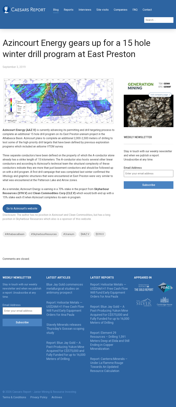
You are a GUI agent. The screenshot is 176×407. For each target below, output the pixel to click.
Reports (68, 9)
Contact (147, 9)
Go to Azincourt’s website (22, 208)
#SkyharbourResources (44, 234)
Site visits (102, 9)
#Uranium (68, 234)
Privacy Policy (38, 397)
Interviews (85, 9)
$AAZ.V (85, 234)
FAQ (135, 9)
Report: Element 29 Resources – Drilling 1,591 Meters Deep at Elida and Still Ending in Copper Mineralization (109, 341)
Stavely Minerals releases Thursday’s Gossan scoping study (65, 328)
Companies (120, 9)
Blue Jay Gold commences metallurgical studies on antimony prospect (64, 288)
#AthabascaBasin (14, 234)
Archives (57, 397)
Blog (56, 9)
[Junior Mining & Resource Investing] (24, 9)
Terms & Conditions (14, 397)
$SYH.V (100, 234)
